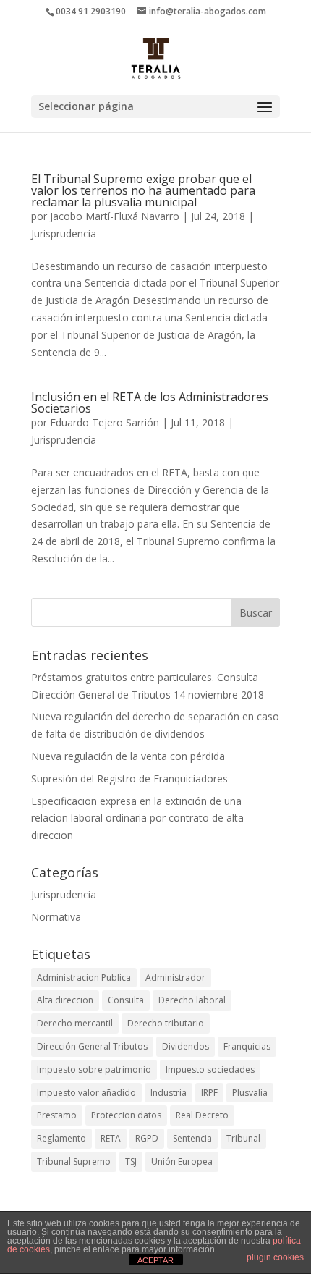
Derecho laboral (192, 1000)
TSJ (131, 1161)
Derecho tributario (165, 1023)
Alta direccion (65, 1000)
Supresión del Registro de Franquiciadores (129, 778)
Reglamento (61, 1138)
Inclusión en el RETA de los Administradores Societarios (149, 402)
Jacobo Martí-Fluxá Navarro (114, 216)
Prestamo (57, 1115)
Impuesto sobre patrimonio (94, 1069)
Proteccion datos (126, 1115)
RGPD (146, 1138)
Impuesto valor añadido (86, 1093)
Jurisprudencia (63, 233)
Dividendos (185, 1046)
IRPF (209, 1093)
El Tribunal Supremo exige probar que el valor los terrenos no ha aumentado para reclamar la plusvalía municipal (143, 190)
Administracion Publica (84, 977)
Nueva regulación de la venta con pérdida (128, 756)
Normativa (56, 917)
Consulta (126, 1000)
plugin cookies (275, 1257)
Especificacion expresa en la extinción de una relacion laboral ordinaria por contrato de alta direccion (137, 818)
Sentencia (192, 1138)
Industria (168, 1093)
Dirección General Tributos (92, 1046)
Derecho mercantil (75, 1023)
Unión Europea (182, 1161)
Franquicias (246, 1046)
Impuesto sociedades (210, 1069)
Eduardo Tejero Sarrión (104, 422)
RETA (111, 1138)
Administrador (175, 977)
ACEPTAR (155, 1260)
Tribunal (243, 1138)
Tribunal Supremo (74, 1161)
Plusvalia (250, 1093)
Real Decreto (202, 1115)
